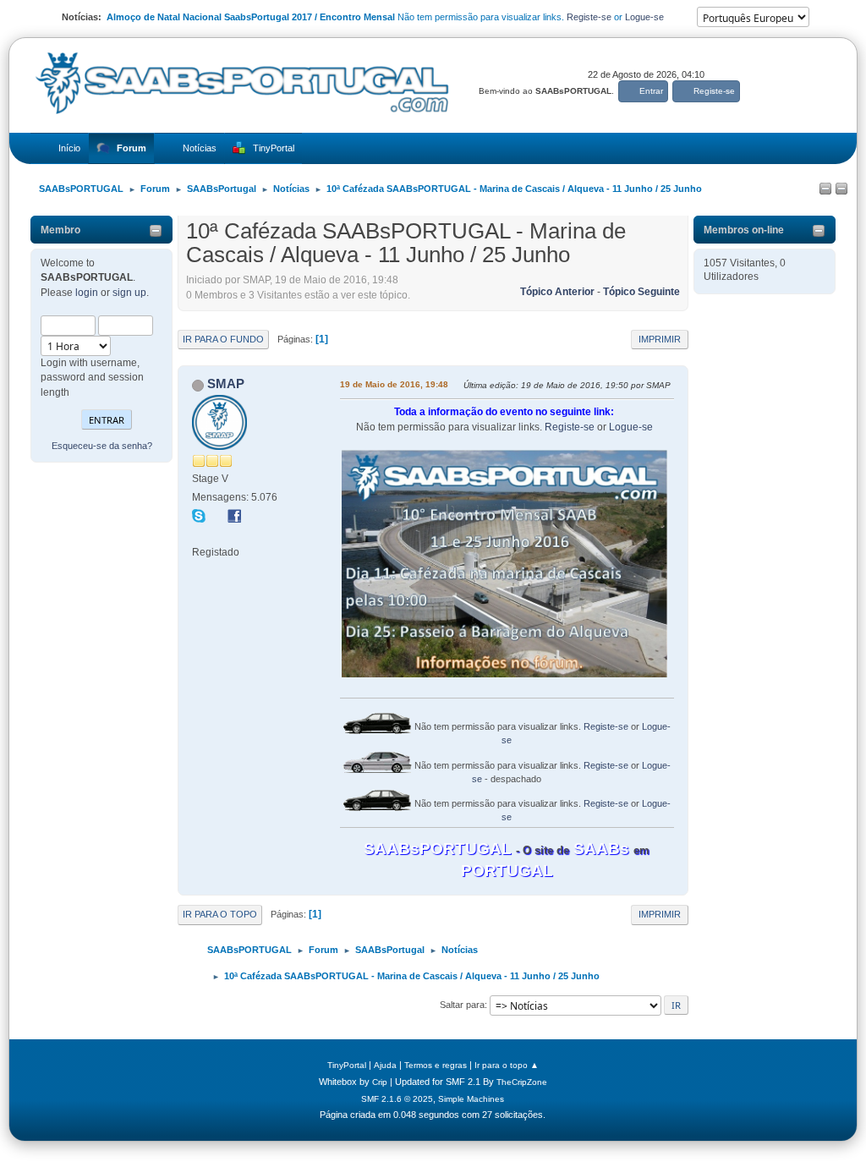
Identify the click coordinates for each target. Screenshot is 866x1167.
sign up (129, 293)
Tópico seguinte (641, 292)
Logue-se (644, 17)
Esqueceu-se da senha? (102, 446)
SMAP (225, 383)
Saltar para (462, 1005)
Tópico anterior (557, 292)
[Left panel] (825, 189)
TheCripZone (521, 1082)
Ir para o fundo (223, 339)
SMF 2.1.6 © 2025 (397, 1099)
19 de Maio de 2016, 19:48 (394, 384)
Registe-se (589, 17)
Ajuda (385, 1065)
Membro (60, 230)
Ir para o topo (220, 914)
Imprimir (660, 339)
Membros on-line (744, 230)
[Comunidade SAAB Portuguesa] (199, 534)
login (86, 293)
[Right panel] (841, 189)
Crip (379, 1082)
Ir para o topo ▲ (506, 1065)
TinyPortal (346, 1065)
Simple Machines (471, 1099)
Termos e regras (435, 1065)
